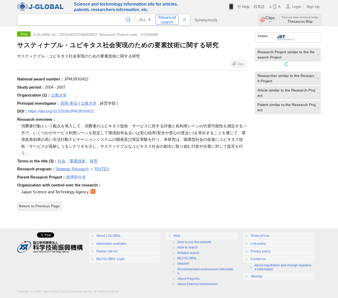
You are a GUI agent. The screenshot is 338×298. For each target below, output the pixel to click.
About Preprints (188, 279)
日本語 (259, 6)
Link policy (258, 244)
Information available (111, 244)
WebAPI (183, 264)
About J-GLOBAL (108, 236)
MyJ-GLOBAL (187, 258)
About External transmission (197, 284)
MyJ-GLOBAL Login (110, 259)
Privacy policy (260, 251)
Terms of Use (260, 236)
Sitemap (256, 276)
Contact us (258, 259)
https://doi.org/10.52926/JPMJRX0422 (61, 111)
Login (296, 6)
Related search (188, 253)
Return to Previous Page (39, 206)
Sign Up (313, 6)
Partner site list (107, 251)
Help (246, 6)
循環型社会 (76, 177)
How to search (187, 247)
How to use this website (194, 242)
